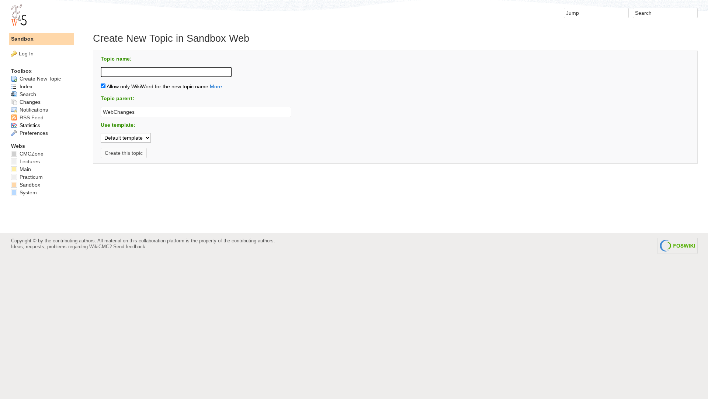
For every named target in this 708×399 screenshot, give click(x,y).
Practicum (30, 177)
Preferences (33, 133)
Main (24, 169)
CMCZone (31, 154)
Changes (29, 102)
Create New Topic (39, 79)
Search (27, 94)
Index (25, 86)
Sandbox (22, 39)
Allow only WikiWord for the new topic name (156, 86)
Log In (26, 54)
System (27, 192)
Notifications (33, 110)
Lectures (29, 161)
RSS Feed (31, 117)
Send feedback (129, 246)
